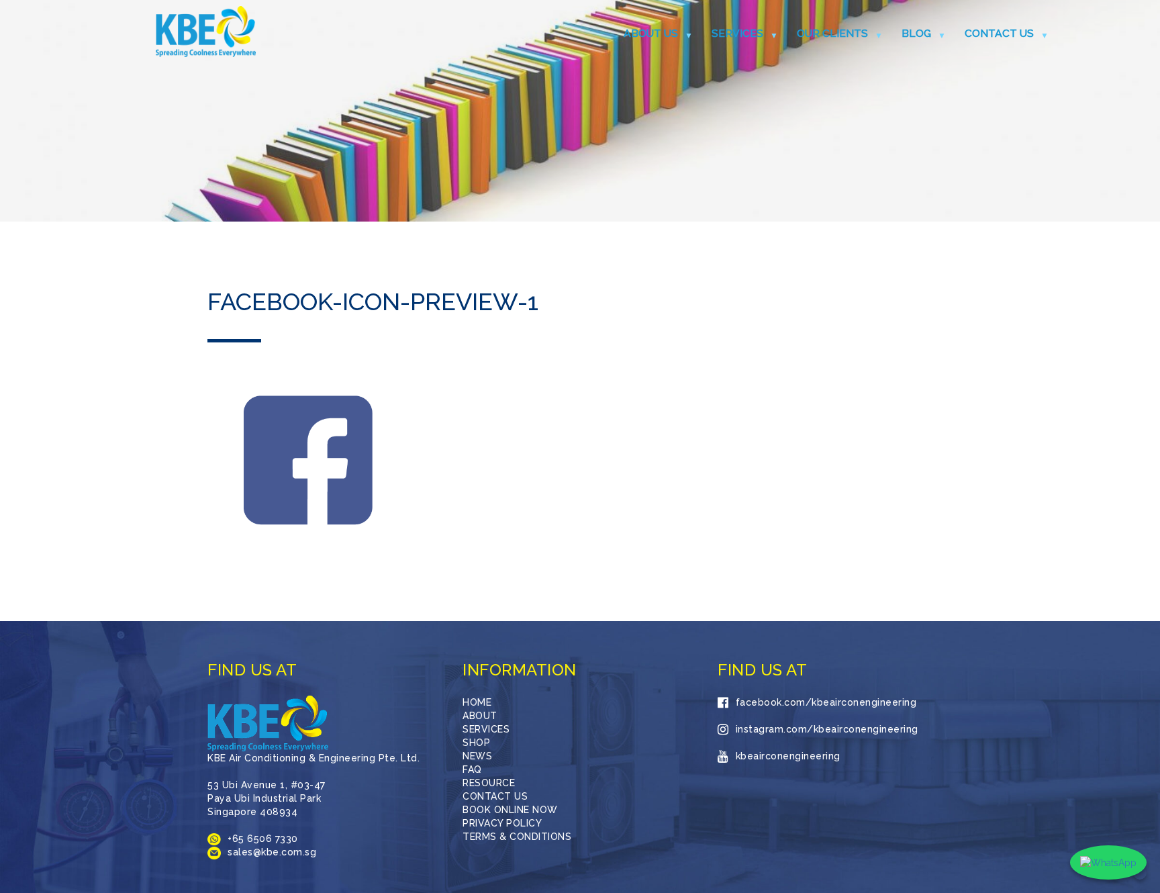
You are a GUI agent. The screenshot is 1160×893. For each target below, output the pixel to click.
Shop (476, 742)
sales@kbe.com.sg (272, 852)
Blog (916, 33)
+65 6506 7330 (263, 838)
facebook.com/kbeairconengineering (826, 702)
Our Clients (832, 33)
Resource (489, 783)
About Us (651, 33)
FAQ (472, 769)
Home (477, 702)
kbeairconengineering (788, 756)
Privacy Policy (502, 823)
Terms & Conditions (517, 836)
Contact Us (999, 33)
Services (737, 33)
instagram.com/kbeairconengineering (827, 729)
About (480, 715)
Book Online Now (510, 809)
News (477, 756)
